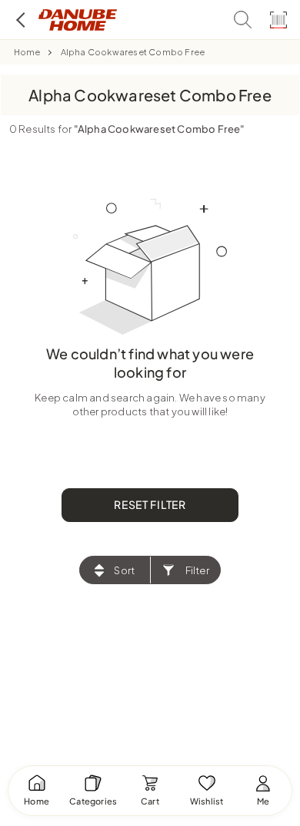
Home (27, 52)
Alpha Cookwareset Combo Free (133, 52)
